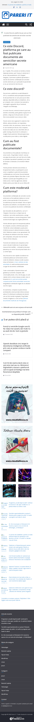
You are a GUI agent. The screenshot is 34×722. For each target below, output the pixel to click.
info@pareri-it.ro (7, 706)
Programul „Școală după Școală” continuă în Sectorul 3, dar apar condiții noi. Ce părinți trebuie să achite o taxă (16, 621)
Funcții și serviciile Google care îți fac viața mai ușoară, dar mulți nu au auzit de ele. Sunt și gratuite (16, 328)
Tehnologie (7, 42)
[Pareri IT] (3, 24)
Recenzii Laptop (6, 651)
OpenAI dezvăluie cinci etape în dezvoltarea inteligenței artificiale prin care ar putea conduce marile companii (16, 347)
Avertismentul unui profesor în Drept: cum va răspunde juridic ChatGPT (16, 313)
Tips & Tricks (5, 655)
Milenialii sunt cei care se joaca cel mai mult (17, 307)
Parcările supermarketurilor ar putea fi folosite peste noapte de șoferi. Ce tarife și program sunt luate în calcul (16, 629)
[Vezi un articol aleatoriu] (30, 24)
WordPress (4, 658)
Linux (3, 662)
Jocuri (3, 665)
